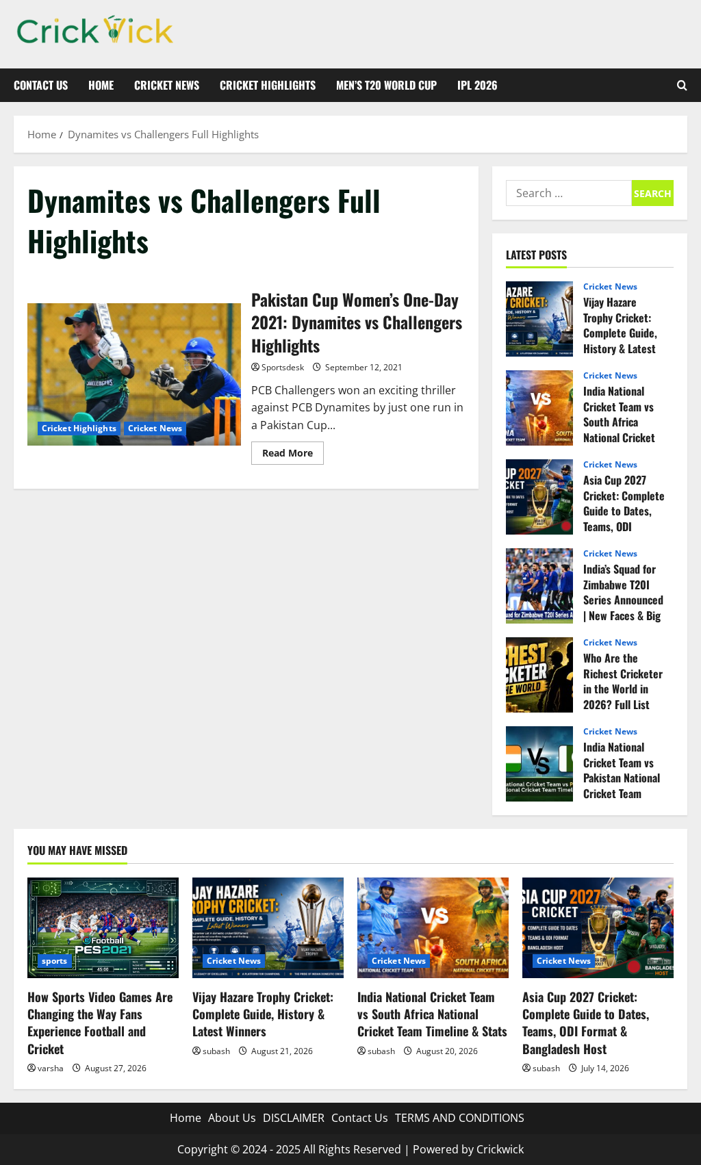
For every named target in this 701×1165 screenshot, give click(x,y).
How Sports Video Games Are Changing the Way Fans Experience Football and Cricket (100, 1023)
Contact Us (41, 85)
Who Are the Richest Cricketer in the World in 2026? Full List (539, 675)
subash (216, 1051)
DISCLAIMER (293, 1117)
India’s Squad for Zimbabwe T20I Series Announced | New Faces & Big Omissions (539, 586)
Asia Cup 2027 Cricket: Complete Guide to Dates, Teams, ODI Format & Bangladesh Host (539, 497)
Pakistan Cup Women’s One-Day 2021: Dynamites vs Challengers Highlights (134, 374)
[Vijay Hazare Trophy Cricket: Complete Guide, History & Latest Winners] (268, 928)
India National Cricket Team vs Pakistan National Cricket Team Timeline (539, 764)
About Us (232, 1117)
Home (101, 85)
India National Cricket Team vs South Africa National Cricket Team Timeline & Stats (539, 408)
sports (55, 960)
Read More (293, 455)
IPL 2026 (477, 85)
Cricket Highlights (268, 85)
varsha (51, 1068)
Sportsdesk (283, 367)
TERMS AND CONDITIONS (459, 1117)
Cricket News (166, 85)
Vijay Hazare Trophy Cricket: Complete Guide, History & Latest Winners (539, 319)
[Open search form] (682, 85)
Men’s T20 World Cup (386, 85)
